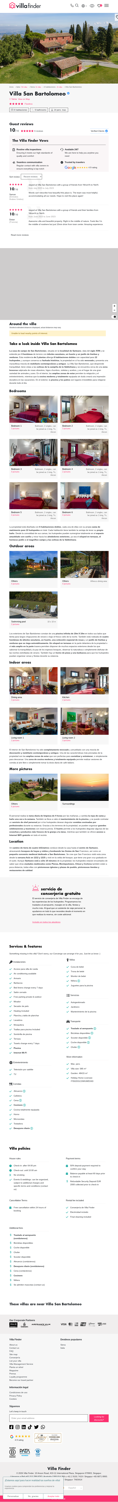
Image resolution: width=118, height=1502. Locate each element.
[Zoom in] (114, 306)
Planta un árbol (16, 1367)
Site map (13, 1354)
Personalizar (13, 1496)
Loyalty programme (18, 1377)
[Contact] (72, 6)
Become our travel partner (21, 1380)
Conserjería (14, 1357)
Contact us (14, 1348)
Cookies (13, 1399)
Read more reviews (20, 235)
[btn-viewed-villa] (92, 5)
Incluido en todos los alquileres (46, 922)
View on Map (24, 99)
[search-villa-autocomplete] (77, 5)
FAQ (11, 1351)
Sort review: (14, 177)
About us (13, 1345)
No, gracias (33, 1496)
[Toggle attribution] (115, 316)
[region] (59, 284)
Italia (62, 1348)
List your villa (15, 1361)
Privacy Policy (15, 1396)
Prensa (12, 1373)
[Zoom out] (114, 310)
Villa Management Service (21, 1364)
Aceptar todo (53, 1496)
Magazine (13, 1370)
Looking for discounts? (99, 1418)
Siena (14, 99)
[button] (59, 344)
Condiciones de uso (18, 1392)
